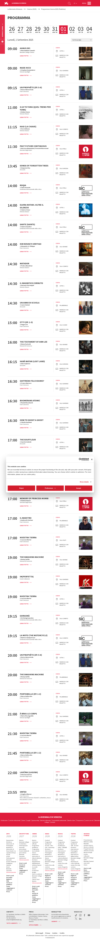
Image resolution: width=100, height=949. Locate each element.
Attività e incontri (89, 851)
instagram (80, 916)
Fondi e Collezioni (86, 855)
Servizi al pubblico (9, 883)
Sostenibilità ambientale (59, 820)
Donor (8, 867)
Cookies (54, 933)
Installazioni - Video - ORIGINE (62, 846)
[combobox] (81, 40)
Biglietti (9, 879)
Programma (48, 842)
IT (75, 3)
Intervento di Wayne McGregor (49, 858)
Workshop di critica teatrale (75, 862)
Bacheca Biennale (46, 820)
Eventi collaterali (11, 861)
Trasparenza (80, 820)
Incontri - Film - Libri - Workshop (49, 846)
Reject (21, 488)
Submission (22, 858)
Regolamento (36, 861)
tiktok (76, 916)
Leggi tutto (24, 56)
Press (8, 891)
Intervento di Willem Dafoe (74, 855)
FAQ (7, 881)
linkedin (80, 919)
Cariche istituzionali (14, 820)
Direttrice (9, 842)
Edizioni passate (11, 872)
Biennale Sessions (9, 869)
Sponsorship (35, 820)
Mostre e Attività (88, 847)
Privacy (47, 933)
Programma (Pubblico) (35, 846)
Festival (47, 840)
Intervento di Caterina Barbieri (63, 857)
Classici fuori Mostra (36, 880)
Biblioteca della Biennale (88, 842)
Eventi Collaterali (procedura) (24, 852)
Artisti (8, 856)
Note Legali (39, 933)
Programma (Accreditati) (35, 850)
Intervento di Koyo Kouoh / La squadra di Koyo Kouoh (11, 851)
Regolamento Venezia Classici (36, 864)
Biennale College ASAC (88, 858)
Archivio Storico (88, 845)
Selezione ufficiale (35, 843)
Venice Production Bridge (35, 870)
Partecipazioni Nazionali (10, 859)
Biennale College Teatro (76, 859)
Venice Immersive (35, 853)
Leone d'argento (63, 867)
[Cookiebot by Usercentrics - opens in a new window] (80, 459)
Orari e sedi (10, 875)
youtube (89, 916)
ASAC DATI (87, 863)
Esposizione (9, 840)
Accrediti (9, 877)
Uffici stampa (33, 925)
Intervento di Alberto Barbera (37, 857)
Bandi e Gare (71, 820)
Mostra (21, 840)
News (85, 870)
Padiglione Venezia (9, 864)
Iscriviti (54, 921)
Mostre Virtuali (88, 852)
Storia (23, 820)
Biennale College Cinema (37, 877)
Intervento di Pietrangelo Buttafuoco (10, 845)
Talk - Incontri (74, 845)
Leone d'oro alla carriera (62, 864)
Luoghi (28, 820)
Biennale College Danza (50, 862)
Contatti (52, 822)
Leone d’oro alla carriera (49, 866)
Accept (78, 488)
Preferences (49, 488)
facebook (85, 916)
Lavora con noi (89, 820)
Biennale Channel (89, 861)
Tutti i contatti (11, 923)
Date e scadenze (37, 874)
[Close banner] (91, 459)
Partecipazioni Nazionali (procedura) (23, 847)
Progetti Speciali (88, 849)
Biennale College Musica (63, 860)
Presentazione (88, 840)
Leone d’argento (50, 869)
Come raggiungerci (10, 887)
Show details (84, 482)
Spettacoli (48, 844)
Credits (62, 933)
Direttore (35, 860)
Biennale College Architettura (24, 843)
